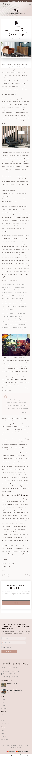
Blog (2, 730)
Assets (3, 733)
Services (3, 702)
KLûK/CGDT (17, 475)
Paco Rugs (6, 371)
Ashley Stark (11, 209)
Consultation (5, 724)
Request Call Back (9, 651)
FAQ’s (3, 715)
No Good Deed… (12, 683)
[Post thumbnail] (3, 685)
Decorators (4, 739)
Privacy (3, 718)
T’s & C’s (4, 721)
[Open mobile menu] (30, 4)
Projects (3, 705)
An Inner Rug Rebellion (15, 690)
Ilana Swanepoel (17, 150)
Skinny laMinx (20, 241)
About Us (4, 708)
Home (8, 13)
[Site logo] (5, 5)
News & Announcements (18, 13)
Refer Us (4, 736)
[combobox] (3, 642)
